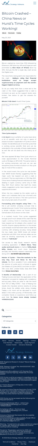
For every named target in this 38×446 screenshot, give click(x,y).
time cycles (11, 33)
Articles (18, 341)
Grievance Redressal (25, 345)
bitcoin (4, 33)
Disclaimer (15, 444)
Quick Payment (30, 343)
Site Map (23, 444)
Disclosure (32, 442)
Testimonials (18, 343)
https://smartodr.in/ (6, 400)
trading (19, 33)
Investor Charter (11, 345)
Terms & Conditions (9, 442)
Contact (33, 341)
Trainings (25, 341)
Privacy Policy (21, 442)
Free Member (7, 343)
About (4, 341)
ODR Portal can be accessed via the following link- (17, 398)
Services (11, 341)
